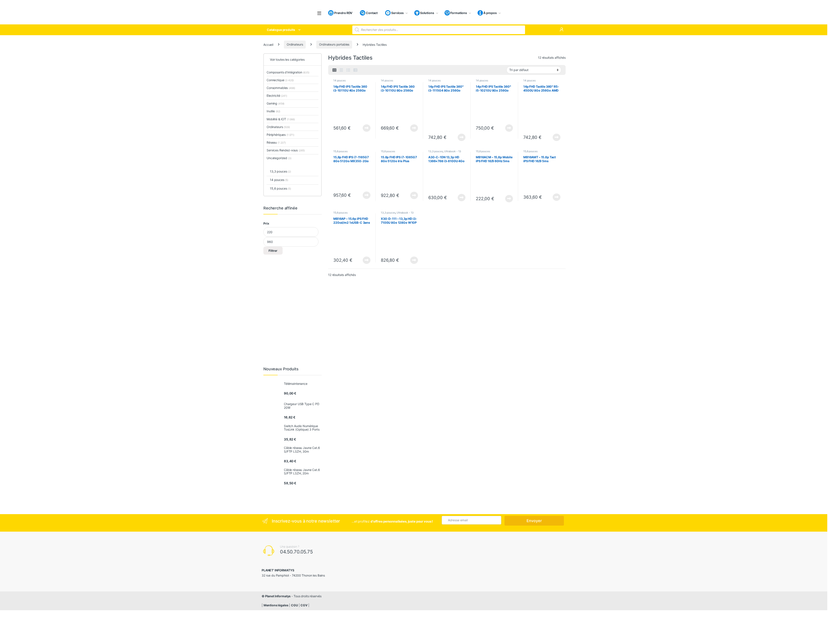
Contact (371, 13)
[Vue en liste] (348, 70)
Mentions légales (276, 605)
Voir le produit (365, 128)
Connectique (280, 80)
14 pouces (339, 80)
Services (397, 13)
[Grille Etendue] (341, 70)
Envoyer (534, 520)
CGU (294, 605)
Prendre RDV (343, 13)
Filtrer (273, 250)
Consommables (281, 88)
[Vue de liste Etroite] (355, 70)
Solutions (427, 13)
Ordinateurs (295, 44)
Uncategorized (279, 158)
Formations (458, 13)
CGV (304, 605)
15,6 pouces (340, 151)
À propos (490, 13)
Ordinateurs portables (334, 44)
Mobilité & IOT (281, 119)
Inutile (273, 111)
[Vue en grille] (334, 70)
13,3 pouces (435, 151)
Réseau (276, 142)
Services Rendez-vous (286, 150)
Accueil (268, 44)
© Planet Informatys (276, 596)
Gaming (275, 103)
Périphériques (280, 134)
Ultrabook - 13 (452, 151)
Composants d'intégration (288, 72)
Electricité (277, 95)
